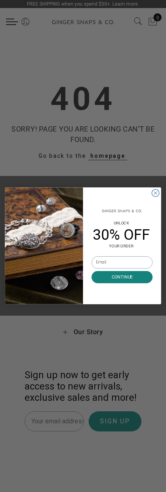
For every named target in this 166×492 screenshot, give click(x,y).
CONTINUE (122, 277)
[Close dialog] (155, 193)
